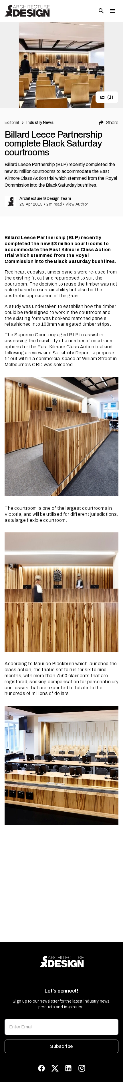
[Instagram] (82, 1068)
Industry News (39, 122)
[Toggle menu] (112, 11)
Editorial (12, 122)
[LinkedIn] (68, 1068)
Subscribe (61, 1046)
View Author (77, 204)
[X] (55, 1068)
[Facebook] (41, 1068)
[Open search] (101, 11)
